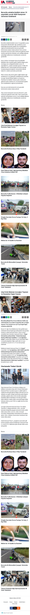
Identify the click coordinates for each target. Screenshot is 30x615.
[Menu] (27, 2)
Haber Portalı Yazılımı (8, 612)
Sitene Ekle (14, 603)
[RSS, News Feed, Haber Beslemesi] (18, 608)
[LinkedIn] (6, 39)
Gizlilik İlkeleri (22, 602)
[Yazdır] (11, 39)
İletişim (15, 602)
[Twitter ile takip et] (15, 608)
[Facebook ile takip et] (11, 608)
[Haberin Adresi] (8, 2)
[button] (23, 39)
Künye (11, 602)
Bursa (10, 7)
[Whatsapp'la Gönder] (8, 39)
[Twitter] (4, 39)
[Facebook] (2, 39)
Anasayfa (5, 7)
